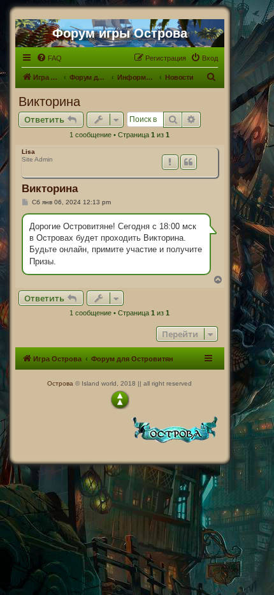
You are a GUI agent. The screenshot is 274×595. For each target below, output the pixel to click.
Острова (60, 383)
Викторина (49, 101)
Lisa (28, 151)
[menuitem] (49, 58)
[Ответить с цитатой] (188, 162)
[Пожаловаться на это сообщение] (170, 162)
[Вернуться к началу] (119, 399)
